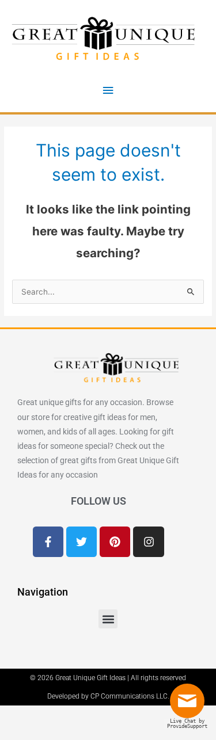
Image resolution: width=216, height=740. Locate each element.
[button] (108, 618)
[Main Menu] (107, 91)
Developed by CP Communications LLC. (108, 696)
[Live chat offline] (190, 705)
